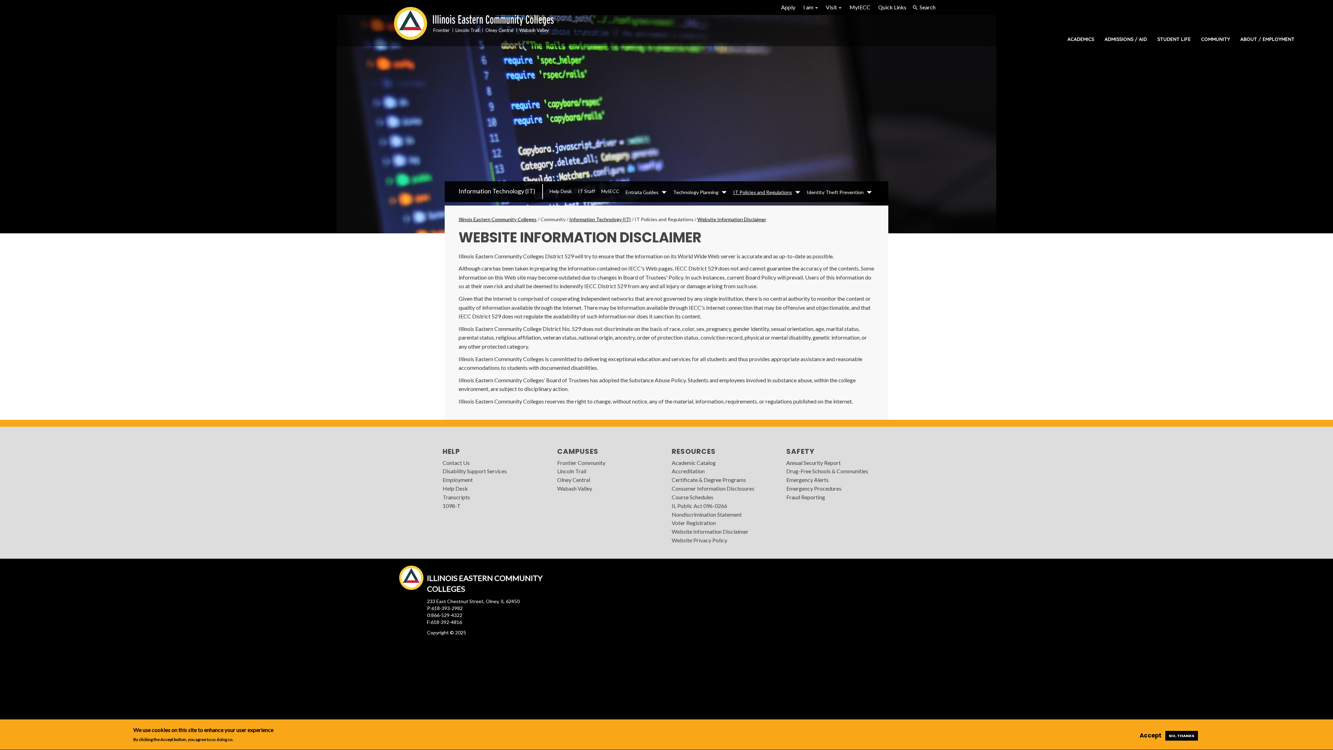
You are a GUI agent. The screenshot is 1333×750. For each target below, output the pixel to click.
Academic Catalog (694, 462)
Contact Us (456, 462)
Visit (832, 7)
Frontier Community (581, 462)
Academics (1080, 39)
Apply (788, 7)
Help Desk (561, 191)
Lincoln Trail (571, 471)
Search (928, 7)
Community (1215, 39)
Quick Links (892, 7)
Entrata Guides (642, 192)
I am (808, 7)
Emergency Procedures (813, 488)
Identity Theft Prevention (835, 192)
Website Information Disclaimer (731, 219)
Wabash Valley (574, 488)
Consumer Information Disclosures (713, 488)
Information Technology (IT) (497, 191)
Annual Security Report (813, 462)
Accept (1151, 735)
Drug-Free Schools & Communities (827, 471)
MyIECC (859, 7)
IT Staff (586, 191)
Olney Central (573, 479)
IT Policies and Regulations (762, 192)
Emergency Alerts (807, 479)
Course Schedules (692, 497)
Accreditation (688, 471)
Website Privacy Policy (699, 540)
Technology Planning (696, 192)
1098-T (452, 505)
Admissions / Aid (1126, 39)
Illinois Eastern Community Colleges (498, 219)
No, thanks (1181, 736)
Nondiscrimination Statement (707, 514)
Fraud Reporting (805, 497)
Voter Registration (694, 522)
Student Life (1174, 39)
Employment (458, 479)
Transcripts (456, 497)
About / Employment (1267, 39)
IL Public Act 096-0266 (699, 505)
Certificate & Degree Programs (709, 479)
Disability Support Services (475, 471)
